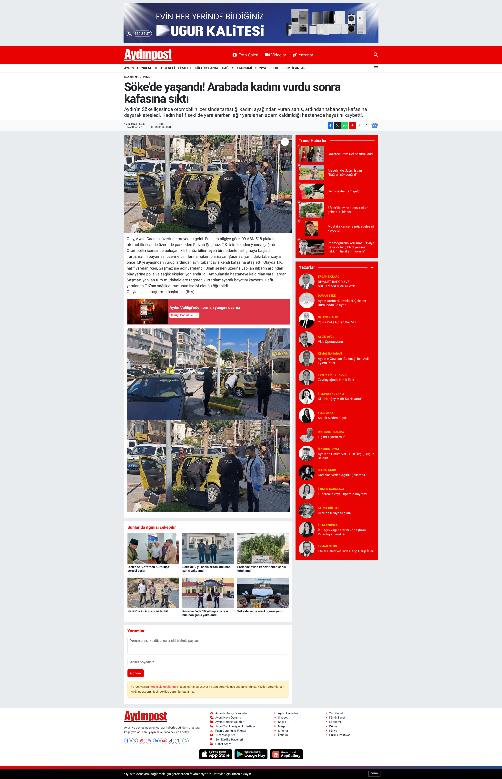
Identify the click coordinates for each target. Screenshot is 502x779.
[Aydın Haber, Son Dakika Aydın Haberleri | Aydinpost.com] (148, 55)
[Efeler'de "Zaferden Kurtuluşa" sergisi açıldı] (153, 548)
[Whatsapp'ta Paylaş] (344, 125)
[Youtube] (163, 741)
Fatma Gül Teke (329, 508)
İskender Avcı (328, 449)
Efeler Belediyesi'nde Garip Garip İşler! (346, 551)
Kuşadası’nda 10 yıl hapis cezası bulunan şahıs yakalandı (205, 613)
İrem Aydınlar (328, 525)
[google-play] (251, 754)
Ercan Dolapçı (329, 276)
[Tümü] (373, 267)
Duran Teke (327, 295)
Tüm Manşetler (225, 735)
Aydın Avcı (326, 336)
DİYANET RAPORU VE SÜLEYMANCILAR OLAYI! (336, 284)
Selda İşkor (327, 470)
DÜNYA (260, 68)
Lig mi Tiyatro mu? (331, 437)
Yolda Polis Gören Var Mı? (337, 322)
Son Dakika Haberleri (229, 739)
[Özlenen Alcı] (307, 319)
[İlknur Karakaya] (307, 491)
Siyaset (283, 717)
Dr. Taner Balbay (331, 432)
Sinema (283, 730)
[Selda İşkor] (307, 472)
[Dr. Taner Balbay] (307, 434)
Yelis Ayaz (325, 413)
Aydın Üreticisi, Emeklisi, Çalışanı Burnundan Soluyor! (342, 303)
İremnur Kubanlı (331, 394)
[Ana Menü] (376, 68)
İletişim (283, 735)
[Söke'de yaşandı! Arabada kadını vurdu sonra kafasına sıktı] (208, 184)
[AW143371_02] (208, 374)
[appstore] (216, 754)
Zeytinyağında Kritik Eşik (336, 380)
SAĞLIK (228, 68)
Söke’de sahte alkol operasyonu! (260, 611)
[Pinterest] (142, 741)
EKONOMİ (244, 68)
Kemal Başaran (330, 353)
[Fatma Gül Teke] (307, 510)
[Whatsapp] (185, 741)
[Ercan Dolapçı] (307, 281)
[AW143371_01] (208, 466)
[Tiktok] (171, 741)
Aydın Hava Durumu (228, 717)
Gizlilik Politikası (340, 735)
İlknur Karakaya (331, 489)
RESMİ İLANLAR (293, 68)
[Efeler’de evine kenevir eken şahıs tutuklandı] (263, 548)
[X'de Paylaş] (337, 125)
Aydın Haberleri (288, 713)
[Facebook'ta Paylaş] (330, 125)
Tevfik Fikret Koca (332, 375)
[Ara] (376, 55)
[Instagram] (149, 741)
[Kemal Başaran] (307, 358)
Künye (333, 730)
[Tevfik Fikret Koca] (307, 377)
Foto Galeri (248, 54)
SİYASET (184, 68)
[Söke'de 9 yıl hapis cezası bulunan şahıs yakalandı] (208, 548)
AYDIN (129, 68)
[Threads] (178, 741)
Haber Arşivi (223, 744)
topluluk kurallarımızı (165, 686)
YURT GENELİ (164, 68)
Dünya (333, 726)
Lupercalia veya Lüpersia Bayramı (342, 494)
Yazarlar (306, 54)
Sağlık (282, 722)
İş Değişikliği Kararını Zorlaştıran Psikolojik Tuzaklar (342, 532)
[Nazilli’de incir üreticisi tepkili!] (153, 593)
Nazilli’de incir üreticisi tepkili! (148, 611)
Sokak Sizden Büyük (332, 418)
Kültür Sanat (337, 717)
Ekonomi (335, 722)
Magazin (283, 726)
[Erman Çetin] (307, 548)
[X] (134, 741)
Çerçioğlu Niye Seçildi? (334, 513)
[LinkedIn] (156, 741)
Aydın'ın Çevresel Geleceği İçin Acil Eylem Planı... (343, 361)
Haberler (131, 77)
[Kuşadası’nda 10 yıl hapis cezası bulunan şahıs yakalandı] (208, 593)
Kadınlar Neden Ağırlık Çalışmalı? (342, 475)
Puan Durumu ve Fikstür (230, 730)
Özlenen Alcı (328, 317)
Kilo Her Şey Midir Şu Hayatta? (340, 399)
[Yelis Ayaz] (307, 415)
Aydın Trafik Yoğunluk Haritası (235, 726)
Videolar (278, 54)
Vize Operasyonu (330, 342)
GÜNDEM (144, 68)
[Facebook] (127, 741)
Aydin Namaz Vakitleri (229, 722)
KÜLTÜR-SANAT (207, 68)
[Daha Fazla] (352, 125)
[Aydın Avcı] (307, 339)
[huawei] (286, 754)
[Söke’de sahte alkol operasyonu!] (263, 593)
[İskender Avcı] (307, 453)
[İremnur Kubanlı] (307, 396)
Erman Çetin (327, 546)
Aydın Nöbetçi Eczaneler (231, 713)
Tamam (374, 773)
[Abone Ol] (374, 125)
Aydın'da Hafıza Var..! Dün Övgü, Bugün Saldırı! (346, 456)
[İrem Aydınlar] (307, 529)
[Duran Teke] (307, 300)
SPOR (273, 68)
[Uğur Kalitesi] (251, 23)
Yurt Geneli (336, 713)
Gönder (135, 673)
